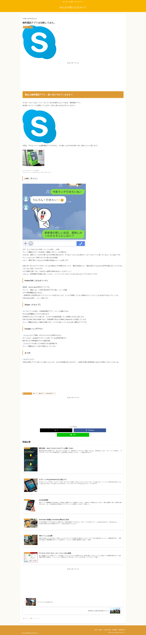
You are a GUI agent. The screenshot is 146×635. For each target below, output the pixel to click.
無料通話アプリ (51, 393)
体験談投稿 (121, 629)
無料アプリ (42, 393)
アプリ (36, 393)
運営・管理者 (98, 629)
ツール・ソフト (27, 393)
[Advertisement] (73, 76)
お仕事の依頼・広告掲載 (110, 629)
